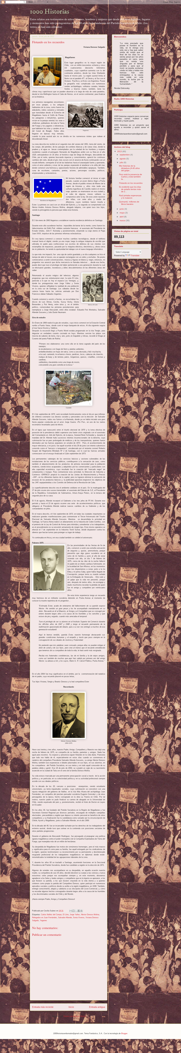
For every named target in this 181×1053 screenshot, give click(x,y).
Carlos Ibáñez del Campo (51, 914)
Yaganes (43, 920)
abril (122, 217)
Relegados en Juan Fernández (44, 917)
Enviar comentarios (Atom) (75, 1016)
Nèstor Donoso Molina (90, 914)
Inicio (71, 1007)
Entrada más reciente (42, 1007)
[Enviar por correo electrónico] (70, 910)
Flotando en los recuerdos (131, 183)
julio (122, 162)
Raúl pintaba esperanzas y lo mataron (130, 196)
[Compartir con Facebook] (78, 910)
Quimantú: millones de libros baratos (129, 203)
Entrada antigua (97, 1007)
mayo (122, 213)
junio (122, 209)
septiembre (125, 155)
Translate (135, 255)
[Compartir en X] (76, 910)
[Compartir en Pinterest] (81, 910)
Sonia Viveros (78, 917)
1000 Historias (49, 11)
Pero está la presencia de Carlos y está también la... (130, 176)
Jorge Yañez (75, 914)
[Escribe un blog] (73, 910)
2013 (119, 151)
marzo (123, 220)
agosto (123, 158)
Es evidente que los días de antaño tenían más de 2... (130, 189)
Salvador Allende (65, 917)
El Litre (66, 914)
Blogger (124, 1033)
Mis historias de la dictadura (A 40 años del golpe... (129, 168)
